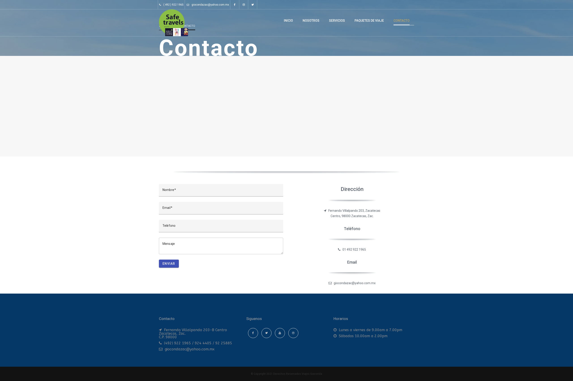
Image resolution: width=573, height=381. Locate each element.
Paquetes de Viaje (369, 20)
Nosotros (311, 20)
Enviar (168, 263)
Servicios (337, 20)
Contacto (401, 20)
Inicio (288, 20)
